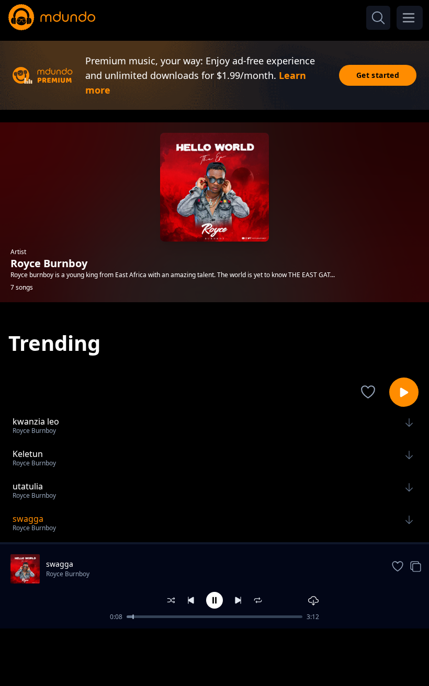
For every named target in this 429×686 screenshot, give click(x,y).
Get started (377, 75)
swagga (59, 564)
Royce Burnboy (67, 573)
